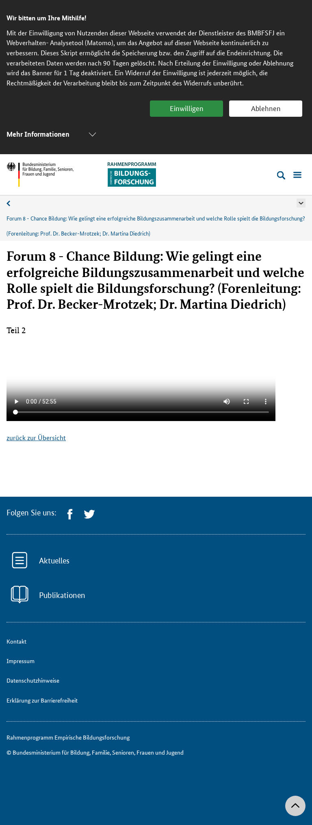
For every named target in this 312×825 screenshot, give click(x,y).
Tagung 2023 (12, 205)
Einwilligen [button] (187, 108)
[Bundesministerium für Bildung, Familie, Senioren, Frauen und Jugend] (40, 174)
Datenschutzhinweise (32, 680)
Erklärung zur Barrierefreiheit (42, 700)
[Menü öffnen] (297, 175)
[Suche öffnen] (281, 175)
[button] (301, 203)
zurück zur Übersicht (36, 437)
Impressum (20, 661)
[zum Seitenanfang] (295, 806)
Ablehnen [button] (266, 108)
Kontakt (16, 641)
